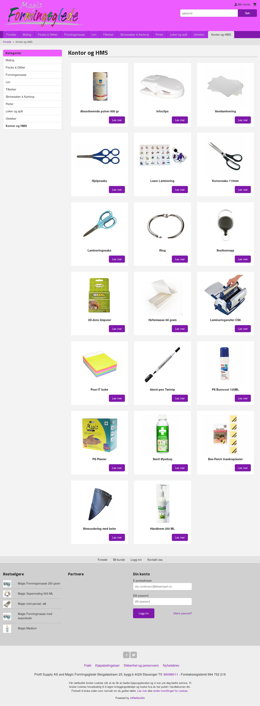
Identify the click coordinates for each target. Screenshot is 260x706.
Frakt (87, 665)
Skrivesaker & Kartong (134, 34)
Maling (27, 34)
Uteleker (199, 34)
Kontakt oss (154, 560)
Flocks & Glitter (47, 34)
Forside (11, 34)
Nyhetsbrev (171, 665)
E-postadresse (142, 580)
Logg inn (136, 560)
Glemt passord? (182, 613)
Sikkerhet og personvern (141, 665)
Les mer (142, 691)
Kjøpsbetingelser (107, 665)
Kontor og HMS (221, 34)
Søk (247, 13)
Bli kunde (119, 560)
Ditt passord (140, 595)
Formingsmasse (74, 34)
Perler (159, 34)
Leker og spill (178, 34)
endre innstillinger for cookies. (170, 691)
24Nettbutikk (137, 698)
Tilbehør (108, 34)
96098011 (171, 674)
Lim (94, 34)
